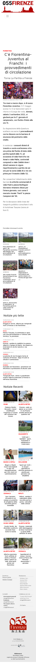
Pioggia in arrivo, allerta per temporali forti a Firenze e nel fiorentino (17, 324)
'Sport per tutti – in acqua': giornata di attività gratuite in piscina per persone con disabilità (25, 470)
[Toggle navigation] (7, 16)
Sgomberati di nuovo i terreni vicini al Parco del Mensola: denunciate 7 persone (25, 558)
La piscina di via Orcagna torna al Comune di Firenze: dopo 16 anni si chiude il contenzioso (16, 357)
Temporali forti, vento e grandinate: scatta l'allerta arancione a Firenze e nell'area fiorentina (16, 377)
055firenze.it (18, 653)
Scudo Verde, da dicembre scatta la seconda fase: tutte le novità (11, 528)
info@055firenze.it (9, 598)
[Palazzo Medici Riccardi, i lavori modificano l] (11, 396)
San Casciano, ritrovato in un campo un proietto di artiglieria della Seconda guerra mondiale (10, 501)
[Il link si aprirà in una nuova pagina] (21, 645)
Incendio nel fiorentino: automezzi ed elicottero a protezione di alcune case (17, 367)
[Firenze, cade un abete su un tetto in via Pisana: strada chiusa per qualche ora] (25, 396)
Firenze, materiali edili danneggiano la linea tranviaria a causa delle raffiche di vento (25, 529)
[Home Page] (18, 6)
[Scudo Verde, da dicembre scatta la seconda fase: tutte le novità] (11, 515)
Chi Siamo (23, 605)
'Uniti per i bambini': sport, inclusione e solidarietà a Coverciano (25, 440)
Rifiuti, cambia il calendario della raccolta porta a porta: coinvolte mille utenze (26, 500)
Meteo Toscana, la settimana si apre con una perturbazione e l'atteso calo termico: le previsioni (17, 334)
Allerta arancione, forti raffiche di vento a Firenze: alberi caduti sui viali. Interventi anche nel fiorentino (10, 559)
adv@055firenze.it (9, 602)
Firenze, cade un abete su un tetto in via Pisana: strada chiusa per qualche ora (25, 410)
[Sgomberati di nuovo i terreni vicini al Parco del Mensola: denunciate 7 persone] (25, 543)
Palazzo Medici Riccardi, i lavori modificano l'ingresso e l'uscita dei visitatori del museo (11, 411)
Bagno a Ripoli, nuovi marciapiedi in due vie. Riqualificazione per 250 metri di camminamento (10, 469)
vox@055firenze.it (9, 607)
